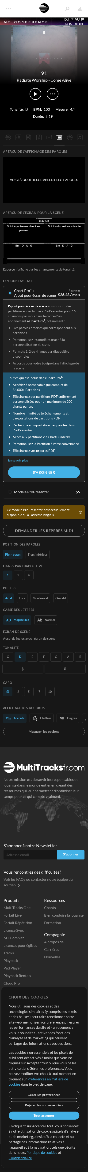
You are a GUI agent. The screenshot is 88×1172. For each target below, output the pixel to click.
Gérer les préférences (44, 1095)
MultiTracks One (17, 907)
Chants (50, 907)
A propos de (54, 941)
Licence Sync (14, 930)
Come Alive (60, 80)
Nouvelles (52, 957)
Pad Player (12, 968)
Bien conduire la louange (64, 915)
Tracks (9, 953)
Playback (11, 960)
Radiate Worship (32, 80)
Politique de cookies (42, 1152)
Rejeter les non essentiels (44, 1105)
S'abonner (44, 472)
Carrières (51, 949)
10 (50, 692)
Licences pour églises (20, 945)
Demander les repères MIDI (44, 530)
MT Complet (14, 937)
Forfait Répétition (18, 922)
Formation (52, 922)
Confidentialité (20, 1158)
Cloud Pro (12, 983)
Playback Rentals (17, 975)
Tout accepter (44, 1115)
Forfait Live (13, 915)
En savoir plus (18, 460)
